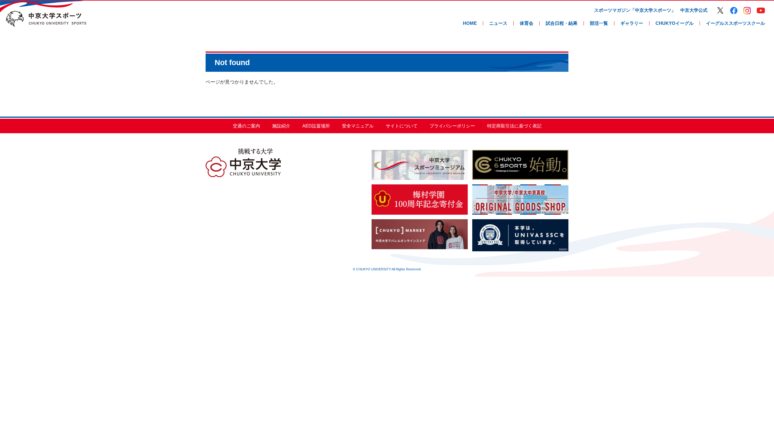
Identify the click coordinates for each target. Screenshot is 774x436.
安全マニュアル (358, 125)
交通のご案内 (246, 125)
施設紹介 (281, 125)
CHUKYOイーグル (674, 23)
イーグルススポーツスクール (735, 23)
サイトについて (402, 125)
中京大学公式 (693, 10)
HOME (470, 23)
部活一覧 (599, 23)
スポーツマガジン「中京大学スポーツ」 (635, 10)
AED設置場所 (316, 125)
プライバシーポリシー (452, 125)
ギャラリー (631, 23)
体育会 (526, 23)
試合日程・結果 (561, 23)
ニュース (498, 23)
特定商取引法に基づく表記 (514, 125)
